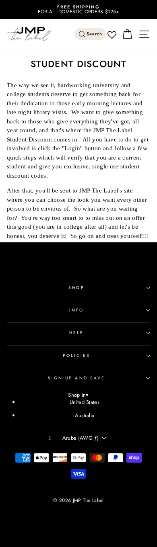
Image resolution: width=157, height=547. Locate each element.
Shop (76, 288)
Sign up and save (76, 378)
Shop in (78, 395)
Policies (77, 355)
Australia (85, 415)
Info (76, 310)
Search (95, 34)
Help (76, 333)
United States (84, 402)
